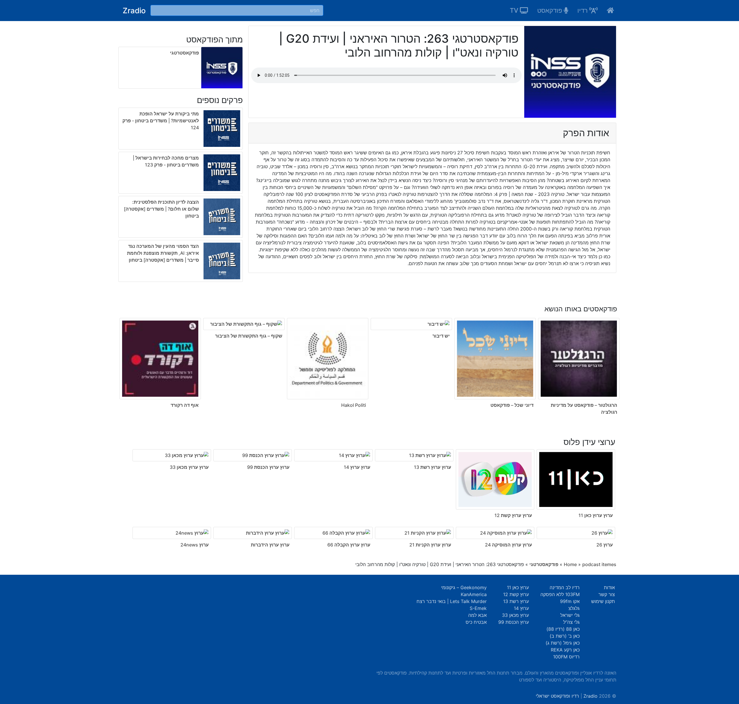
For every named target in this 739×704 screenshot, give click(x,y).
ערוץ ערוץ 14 (357, 467)
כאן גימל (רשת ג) (563, 643)
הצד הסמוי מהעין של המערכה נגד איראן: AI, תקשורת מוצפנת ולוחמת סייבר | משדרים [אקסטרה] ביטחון (163, 253)
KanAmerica (474, 594)
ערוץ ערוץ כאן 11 (595, 515)
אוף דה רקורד (185, 405)
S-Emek (478, 608)
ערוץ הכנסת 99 (513, 622)
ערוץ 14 (521, 608)
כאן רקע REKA (565, 650)
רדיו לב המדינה (565, 587)
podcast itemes (599, 564)
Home (570, 564)
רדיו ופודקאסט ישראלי (557, 696)
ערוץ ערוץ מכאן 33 (189, 467)
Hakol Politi (353, 405)
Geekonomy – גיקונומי (464, 587)
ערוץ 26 (604, 545)
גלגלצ (574, 608)
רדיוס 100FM (566, 657)
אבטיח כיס (476, 622)
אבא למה (477, 615)
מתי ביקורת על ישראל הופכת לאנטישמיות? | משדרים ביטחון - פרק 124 (160, 120)
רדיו (583, 10)
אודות (609, 587)
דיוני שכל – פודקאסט (511, 405)
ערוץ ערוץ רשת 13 (432, 467)
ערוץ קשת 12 (516, 594)
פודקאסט (550, 10)
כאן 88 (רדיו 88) (563, 629)
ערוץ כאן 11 (518, 587)
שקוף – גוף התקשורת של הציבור (248, 336)
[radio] (180, 196)
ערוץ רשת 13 (516, 601)
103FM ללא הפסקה (560, 594)
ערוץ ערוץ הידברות (270, 545)
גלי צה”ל (571, 622)
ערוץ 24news (194, 545)
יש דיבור (441, 336)
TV (515, 10)
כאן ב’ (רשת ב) (565, 636)
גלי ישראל (570, 615)
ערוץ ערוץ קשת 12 (513, 515)
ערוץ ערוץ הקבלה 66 (348, 545)
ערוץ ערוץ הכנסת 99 (268, 467)
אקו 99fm (570, 601)
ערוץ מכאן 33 (515, 615)
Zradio (134, 10)
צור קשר (606, 594)
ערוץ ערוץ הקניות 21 (430, 545)
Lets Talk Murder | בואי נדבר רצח (452, 601)
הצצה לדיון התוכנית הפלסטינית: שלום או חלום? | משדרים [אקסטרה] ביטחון (161, 209)
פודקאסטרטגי (184, 53)
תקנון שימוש (603, 601)
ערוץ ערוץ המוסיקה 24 (508, 545)
